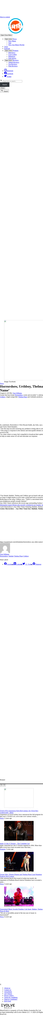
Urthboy (2, 397)
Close (2, 88)
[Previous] (1, 785)
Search (4, 84)
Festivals (7, 48)
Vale (9, 43)
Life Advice (12, 58)
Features (15, 50)
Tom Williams (17, 393)
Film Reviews (13, 66)
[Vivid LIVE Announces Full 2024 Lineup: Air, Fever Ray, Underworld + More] (19, 807)
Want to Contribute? (10, 999)
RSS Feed (7, 1001)
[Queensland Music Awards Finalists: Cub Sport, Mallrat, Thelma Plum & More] (19, 906)
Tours (6, 47)
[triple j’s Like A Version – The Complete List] (19, 840)
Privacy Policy (9, 995)
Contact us (7, 990)
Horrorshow (19, 395)
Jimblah (11, 556)
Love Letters (12, 54)
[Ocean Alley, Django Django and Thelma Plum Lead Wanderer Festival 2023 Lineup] (19, 871)
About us (7, 988)
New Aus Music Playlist (16, 45)
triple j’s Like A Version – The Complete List (15, 843)
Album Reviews (13, 62)
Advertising (8, 992)
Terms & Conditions (11, 997)
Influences (11, 56)
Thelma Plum (22, 397)
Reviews (16, 60)
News (15, 39)
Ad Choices (8, 994)
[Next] (4, 785)
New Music (12, 41)
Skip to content (5, 17)
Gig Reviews (12, 64)
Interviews (11, 53)
